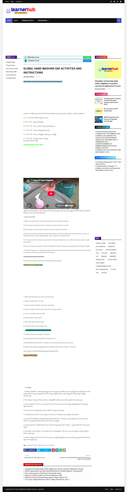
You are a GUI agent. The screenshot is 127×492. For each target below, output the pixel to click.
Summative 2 (99, 250)
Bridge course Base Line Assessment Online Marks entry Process (107, 169)
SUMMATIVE (111, 246)
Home (7, 1)
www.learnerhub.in (29, 77)
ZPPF (97, 272)
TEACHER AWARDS (111, 250)
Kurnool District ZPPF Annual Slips (111, 110)
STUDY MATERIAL (100, 246)
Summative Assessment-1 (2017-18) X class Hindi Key (108, 163)
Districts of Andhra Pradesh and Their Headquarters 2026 (43, 475)
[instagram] (117, 1)
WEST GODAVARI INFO (102, 269)
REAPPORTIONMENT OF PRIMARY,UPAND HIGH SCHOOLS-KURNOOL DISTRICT (106, 146)
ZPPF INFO (104, 272)
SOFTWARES (111, 243)
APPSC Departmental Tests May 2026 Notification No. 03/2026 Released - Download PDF (53, 471)
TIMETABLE (113, 253)
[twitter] (114, 1)
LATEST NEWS (32, 64)
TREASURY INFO (100, 259)
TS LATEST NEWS (112, 259)
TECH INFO (104, 253)
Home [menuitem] (9, 20)
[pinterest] (120, 1)
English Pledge (11, 62)
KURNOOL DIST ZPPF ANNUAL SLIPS (108, 134)
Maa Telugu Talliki (12, 71)
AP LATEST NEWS (32, 445)
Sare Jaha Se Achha (12, 68)
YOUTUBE (113, 269)
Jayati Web (41, 489)
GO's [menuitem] (15, 20)
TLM (97, 256)
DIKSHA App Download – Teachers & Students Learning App (112, 119)
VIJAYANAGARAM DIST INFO (103, 266)
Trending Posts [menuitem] (27, 20)
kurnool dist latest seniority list (106, 132)
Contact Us (19, 1)
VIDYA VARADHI (100, 263)
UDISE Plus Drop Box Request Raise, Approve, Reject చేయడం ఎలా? (46, 477)
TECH (97, 253)
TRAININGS (104, 256)
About (12, 1)
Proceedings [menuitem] (42, 20)
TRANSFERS (112, 256)
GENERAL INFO (42, 445)
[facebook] (111, 1)
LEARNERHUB (22, 489)
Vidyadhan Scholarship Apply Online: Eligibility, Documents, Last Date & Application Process (54, 469)
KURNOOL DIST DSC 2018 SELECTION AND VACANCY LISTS (108, 151)
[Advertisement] (63, 38)
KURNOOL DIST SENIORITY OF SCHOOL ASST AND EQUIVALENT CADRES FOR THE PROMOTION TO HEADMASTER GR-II (106, 139)
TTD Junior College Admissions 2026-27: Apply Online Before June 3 (47, 479)
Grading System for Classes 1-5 (106, 166)
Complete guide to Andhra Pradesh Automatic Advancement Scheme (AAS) (112, 101)
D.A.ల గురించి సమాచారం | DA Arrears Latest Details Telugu (43, 473)
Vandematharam (11, 78)
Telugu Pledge (11, 65)
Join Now (87, 57)
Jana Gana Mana (11, 75)
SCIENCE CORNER (101, 243)
